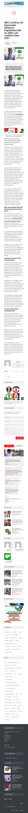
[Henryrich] (7, 363)
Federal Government (9, 676)
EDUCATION (14, 532)
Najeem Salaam (8, 699)
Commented (19, 445)
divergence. (18, 204)
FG (15, 676)
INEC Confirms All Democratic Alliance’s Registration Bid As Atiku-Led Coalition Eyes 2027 (13, 30)
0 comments (8, 44)
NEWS (8, 42)
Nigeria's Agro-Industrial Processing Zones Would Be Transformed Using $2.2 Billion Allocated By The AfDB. (14, 472)
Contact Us (22, 810)
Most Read (9, 445)
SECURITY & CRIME (7, 403)
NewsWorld (11, 806)
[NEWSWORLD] (14, 3)
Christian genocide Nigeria (10, 668)
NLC (6, 705)
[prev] (5, 398)
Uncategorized (7, 649)
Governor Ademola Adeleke (10, 682)
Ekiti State (20, 673)
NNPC (10, 705)
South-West (7, 719)
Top (21, 803)
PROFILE (18, 365)
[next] (22, 398)
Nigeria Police (19, 702)
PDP (17, 714)
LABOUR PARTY (8, 696)
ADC (6, 662)
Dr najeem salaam (8, 673)
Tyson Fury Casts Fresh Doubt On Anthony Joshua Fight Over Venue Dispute (17, 521)
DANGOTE (19, 668)
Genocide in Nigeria (8, 679)
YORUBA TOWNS (8, 652)
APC (19, 662)
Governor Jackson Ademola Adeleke (12, 685)
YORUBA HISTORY (16, 649)
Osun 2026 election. (12, 711)
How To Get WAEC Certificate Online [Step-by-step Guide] (17, 530)
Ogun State (20, 705)
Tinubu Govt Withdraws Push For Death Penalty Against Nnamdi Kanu (17, 786)
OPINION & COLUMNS (9, 640)
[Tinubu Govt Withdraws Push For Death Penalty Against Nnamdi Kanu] (7, 787)
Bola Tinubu (14, 665)
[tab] (9, 446)
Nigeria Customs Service (9, 702)
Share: (5, 371)
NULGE (14, 705)
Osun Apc (20, 711)
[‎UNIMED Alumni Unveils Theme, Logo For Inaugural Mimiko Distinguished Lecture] (7, 778)
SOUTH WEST (7, 646)
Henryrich (7, 43)
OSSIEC (18, 708)
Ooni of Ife (13, 708)
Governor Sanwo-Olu (9, 691)
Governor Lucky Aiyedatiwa (10, 688)
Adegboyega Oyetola (13, 662)
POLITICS (7, 483)
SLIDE (12, 403)
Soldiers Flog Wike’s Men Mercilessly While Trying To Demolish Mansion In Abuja (13, 461)
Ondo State (7, 708)
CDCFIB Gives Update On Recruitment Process (13, 402)
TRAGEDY (19, 646)
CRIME (20, 632)
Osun (6, 711)
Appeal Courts (7, 665)
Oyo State (13, 714)
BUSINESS (7, 492)
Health (5, 799)
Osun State (7, 714)
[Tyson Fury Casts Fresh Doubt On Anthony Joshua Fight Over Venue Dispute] (7, 522)
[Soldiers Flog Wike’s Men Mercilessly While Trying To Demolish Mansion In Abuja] (14, 452)
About (13, 810)
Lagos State (15, 696)
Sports (10, 799)
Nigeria (18, 699)
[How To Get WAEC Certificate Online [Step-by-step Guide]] (7, 531)
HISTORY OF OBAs (13, 637)
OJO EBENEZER (9, 561)
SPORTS (16, 524)
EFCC (15, 673)
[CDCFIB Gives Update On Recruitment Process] (14, 393)
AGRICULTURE (8, 474)
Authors (16, 810)
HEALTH (6, 637)
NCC (14, 699)
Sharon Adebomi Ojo (19, 549)
